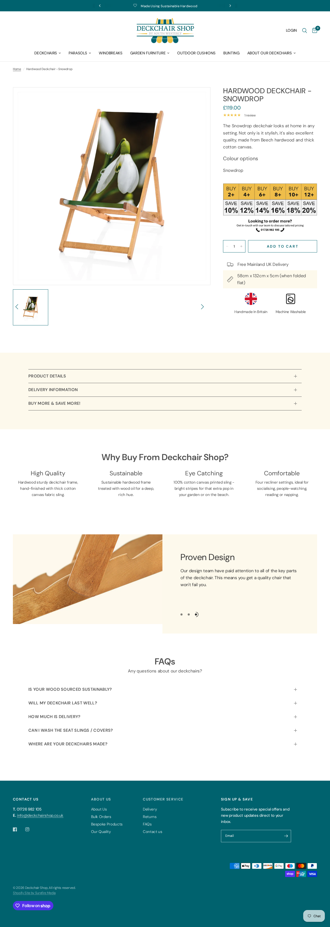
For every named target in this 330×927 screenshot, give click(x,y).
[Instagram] (31, 829)
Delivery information (53, 389)
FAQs (147, 824)
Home (17, 69)
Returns (150, 816)
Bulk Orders (101, 816)
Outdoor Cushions (196, 53)
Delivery (150, 809)
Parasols (78, 53)
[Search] (305, 30)
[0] (313, 30)
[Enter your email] (286, 836)
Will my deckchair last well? (62, 703)
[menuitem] (47, 53)
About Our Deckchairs (269, 53)
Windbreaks (110, 53)
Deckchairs (45, 53)
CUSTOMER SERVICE (163, 799)
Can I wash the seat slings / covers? (70, 730)
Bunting (231, 53)
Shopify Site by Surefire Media (34, 893)
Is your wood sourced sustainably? (70, 689)
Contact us (152, 831)
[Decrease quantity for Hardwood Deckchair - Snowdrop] (227, 246)
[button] (18, 309)
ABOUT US (101, 799)
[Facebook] (18, 829)
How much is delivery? (54, 716)
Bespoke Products (107, 824)
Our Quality (101, 831)
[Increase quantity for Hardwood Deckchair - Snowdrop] (241, 246)
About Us (99, 809)
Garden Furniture (148, 53)
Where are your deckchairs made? (68, 744)
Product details (47, 376)
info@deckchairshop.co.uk (40, 815)
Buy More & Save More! (54, 403)
